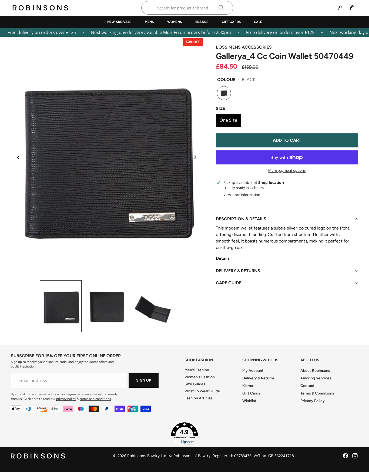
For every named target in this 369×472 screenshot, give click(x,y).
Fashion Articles (199, 398)
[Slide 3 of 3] (152, 306)
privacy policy (66, 399)
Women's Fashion (200, 377)
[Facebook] (345, 456)
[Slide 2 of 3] (106, 306)
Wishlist (249, 401)
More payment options (287, 170)
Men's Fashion (197, 370)
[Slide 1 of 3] (61, 306)
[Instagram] (355, 456)
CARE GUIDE (228, 282)
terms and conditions (95, 399)
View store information (241, 194)
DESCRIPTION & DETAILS (241, 218)
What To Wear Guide (202, 391)
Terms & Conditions (317, 393)
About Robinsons (315, 370)
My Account (253, 370)
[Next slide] (197, 158)
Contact (307, 385)
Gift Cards (251, 393)
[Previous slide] (17, 158)
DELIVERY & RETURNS (238, 270)
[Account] (340, 8)
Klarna (247, 385)
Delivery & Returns (258, 378)
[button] (184, 433)
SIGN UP (143, 380)
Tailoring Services (315, 378)
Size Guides (195, 384)
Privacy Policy (312, 401)
